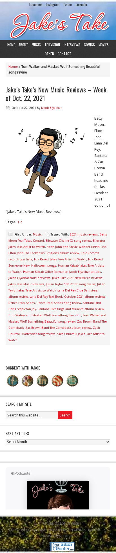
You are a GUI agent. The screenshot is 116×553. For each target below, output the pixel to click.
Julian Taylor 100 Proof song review (70, 284)
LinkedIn (81, 4)
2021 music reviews (84, 234)
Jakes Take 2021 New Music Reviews (77, 278)
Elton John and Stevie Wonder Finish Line (76, 247)
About (23, 44)
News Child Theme (53, 530)
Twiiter (67, 4)
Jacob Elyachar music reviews (29, 278)
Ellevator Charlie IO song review (68, 241)
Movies (104, 44)
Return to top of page (61, 524)
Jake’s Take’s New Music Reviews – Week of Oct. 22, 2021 (56, 93)
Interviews (72, 44)
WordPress (52, 536)
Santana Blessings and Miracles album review (71, 309)
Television (52, 44)
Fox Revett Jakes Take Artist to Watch (60, 259)
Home (11, 44)
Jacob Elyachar (51, 108)
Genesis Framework (89, 530)
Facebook (35, 4)
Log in (68, 536)
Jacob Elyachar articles (85, 272)
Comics (89, 44)
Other (49, 53)
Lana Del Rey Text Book (46, 297)
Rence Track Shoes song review (59, 303)
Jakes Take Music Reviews (26, 284)
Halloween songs (43, 265)
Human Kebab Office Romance (45, 272)
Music (36, 44)
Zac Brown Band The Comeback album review (58, 328)
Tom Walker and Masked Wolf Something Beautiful (44, 315)
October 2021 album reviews (85, 297)
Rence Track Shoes (21, 303)
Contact (64, 53)
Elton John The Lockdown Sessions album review (43, 253)
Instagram (52, 4)
